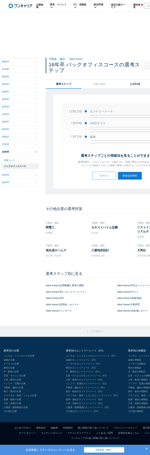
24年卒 (5, 91)
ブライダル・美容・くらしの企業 (20, 395)
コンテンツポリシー (51, 433)
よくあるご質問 (104, 433)
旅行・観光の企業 (12, 391)
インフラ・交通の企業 (15, 383)
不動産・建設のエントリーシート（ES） (86, 387)
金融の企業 (9, 360)
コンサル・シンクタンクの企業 (19, 356)
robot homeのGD (54, 298)
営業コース (9, 160)
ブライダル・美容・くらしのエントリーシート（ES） (92, 395)
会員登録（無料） (104, 450)
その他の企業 (10, 411)
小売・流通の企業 (12, 403)
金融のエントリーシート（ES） (81, 360)
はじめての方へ (22, 427)
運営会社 (41, 427)
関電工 (50, 227)
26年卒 (5, 76)
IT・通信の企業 (11, 371)
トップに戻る (94, 331)
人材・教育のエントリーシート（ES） (85, 379)
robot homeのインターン (59, 310)
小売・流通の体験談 (138, 403)
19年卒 (5, 129)
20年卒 (5, 121)
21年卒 (5, 114)
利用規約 (68, 427)
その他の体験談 (135, 411)
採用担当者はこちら (128, 433)
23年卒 (5, 99)
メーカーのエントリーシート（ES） (84, 363)
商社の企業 (9, 367)
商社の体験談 (134, 367)
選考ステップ (63, 83)
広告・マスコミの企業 (15, 375)
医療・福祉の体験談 (138, 399)
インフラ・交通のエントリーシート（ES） (87, 383)
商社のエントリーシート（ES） (81, 367)
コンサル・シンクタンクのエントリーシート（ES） (91, 356)
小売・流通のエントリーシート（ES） (85, 403)
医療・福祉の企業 (12, 399)
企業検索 (39, 5)
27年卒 (5, 69)
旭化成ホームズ (56, 250)
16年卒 (5, 151)
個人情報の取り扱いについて (93, 427)
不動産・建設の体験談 (139, 387)
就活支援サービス (118, 5)
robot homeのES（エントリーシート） (66, 291)
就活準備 (98, 4)
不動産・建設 (57, 58)
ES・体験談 (80, 4)
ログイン (104, 175)
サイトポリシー (27, 433)
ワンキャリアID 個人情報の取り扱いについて (95, 438)
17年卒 (5, 144)
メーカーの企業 (11, 363)
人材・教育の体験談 (138, 379)
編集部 (54, 427)
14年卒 (5, 182)
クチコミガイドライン (79, 433)
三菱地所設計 (100, 250)
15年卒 (5, 175)
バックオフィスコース (15, 166)
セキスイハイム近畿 (104, 227)
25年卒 (5, 84)
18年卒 (5, 136)
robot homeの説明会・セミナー (62, 304)
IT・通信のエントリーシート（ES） (83, 371)
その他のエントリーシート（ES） (83, 411)
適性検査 (136, 5)
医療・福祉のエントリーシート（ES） (85, 399)
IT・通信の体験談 (136, 371)
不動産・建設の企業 (13, 387)
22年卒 (5, 106)
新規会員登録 (130, 175)
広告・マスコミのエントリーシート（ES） (87, 375)
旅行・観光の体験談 (138, 391)
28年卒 (5, 61)
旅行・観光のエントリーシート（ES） (85, 391)
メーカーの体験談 (137, 363)
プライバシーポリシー (126, 427)
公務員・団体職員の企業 (16, 407)
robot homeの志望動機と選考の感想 (65, 285)
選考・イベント (58, 4)
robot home (75, 58)
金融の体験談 (134, 360)
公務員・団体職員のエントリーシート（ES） (88, 407)
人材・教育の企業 (12, 379)
